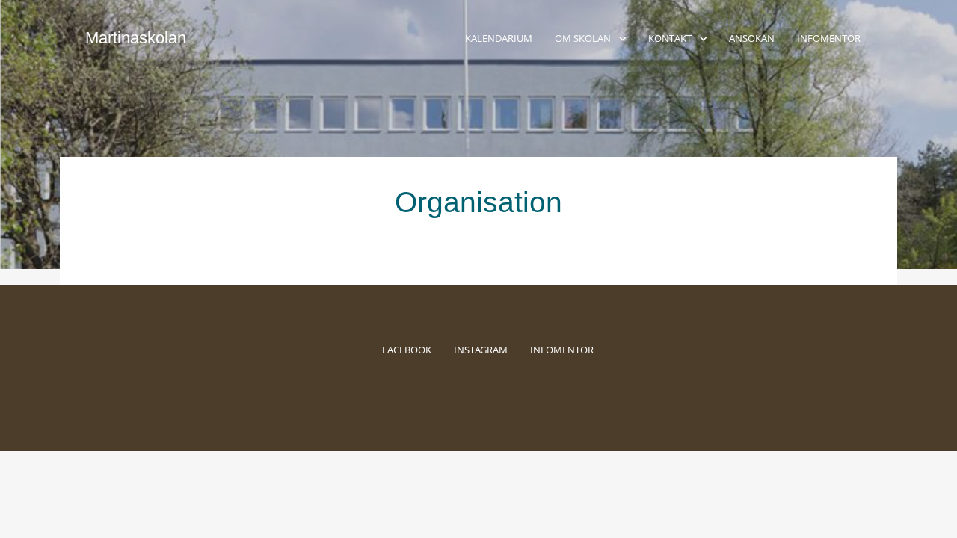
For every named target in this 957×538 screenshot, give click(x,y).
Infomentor (829, 38)
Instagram (481, 349)
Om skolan (583, 38)
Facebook (406, 349)
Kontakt (670, 38)
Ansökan (752, 38)
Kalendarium (498, 38)
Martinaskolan (135, 37)
